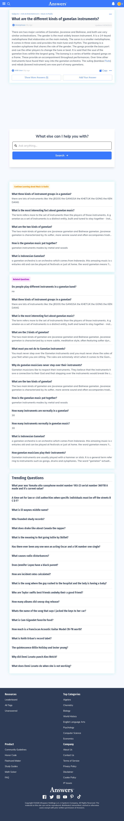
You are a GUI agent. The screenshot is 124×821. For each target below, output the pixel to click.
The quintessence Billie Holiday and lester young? (40, 647)
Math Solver (10, 772)
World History (70, 716)
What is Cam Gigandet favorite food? (32, 620)
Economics (68, 738)
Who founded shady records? (28, 519)
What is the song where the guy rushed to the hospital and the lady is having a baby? (59, 583)
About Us (67, 749)
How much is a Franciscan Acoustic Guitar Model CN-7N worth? (47, 629)
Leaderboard (11, 699)
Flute (107, 60)
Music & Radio (47, 14)
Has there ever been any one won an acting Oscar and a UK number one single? (56, 546)
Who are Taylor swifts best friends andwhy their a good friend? (47, 592)
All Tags (8, 705)
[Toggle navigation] (3, 3)
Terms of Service (71, 760)
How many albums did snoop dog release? (35, 601)
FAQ (7, 777)
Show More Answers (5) (36, 77)
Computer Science (72, 733)
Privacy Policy (69, 766)
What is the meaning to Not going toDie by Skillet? (40, 537)
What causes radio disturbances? (30, 555)
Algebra (67, 699)
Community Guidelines (15, 749)
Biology (66, 710)
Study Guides (11, 766)
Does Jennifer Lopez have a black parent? (35, 565)
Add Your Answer (87, 77)
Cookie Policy (69, 777)
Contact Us (68, 755)
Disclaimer (68, 772)
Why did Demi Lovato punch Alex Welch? (34, 656)
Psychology (68, 727)
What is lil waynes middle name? (30, 510)
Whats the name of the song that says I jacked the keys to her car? (49, 611)
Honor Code (11, 755)
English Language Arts (74, 722)
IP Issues (67, 783)
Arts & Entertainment (30, 14)
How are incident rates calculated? (31, 574)
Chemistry (68, 705)
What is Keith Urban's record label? (32, 638)
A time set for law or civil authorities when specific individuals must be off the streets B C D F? (61, 499)
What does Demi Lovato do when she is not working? (41, 666)
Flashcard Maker (13, 760)
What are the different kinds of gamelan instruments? (55, 19)
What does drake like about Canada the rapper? (38, 528)
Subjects (15, 14)
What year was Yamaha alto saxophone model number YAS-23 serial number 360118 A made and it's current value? (60, 487)
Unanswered (11, 710)
